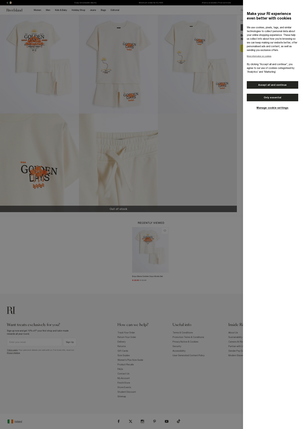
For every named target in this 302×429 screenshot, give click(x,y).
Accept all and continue (272, 85)
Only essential (272, 97)
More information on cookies (259, 56)
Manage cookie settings (272, 107)
